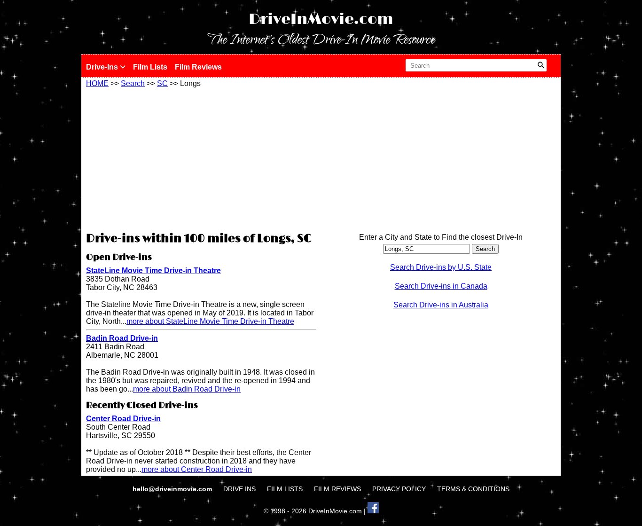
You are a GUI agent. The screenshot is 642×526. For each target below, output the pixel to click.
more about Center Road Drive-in (196, 469)
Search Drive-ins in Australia (440, 305)
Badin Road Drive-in (122, 338)
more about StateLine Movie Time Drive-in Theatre (210, 321)
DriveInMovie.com (321, 19)
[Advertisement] (201, 158)
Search (133, 83)
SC (162, 83)
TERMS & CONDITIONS (473, 489)
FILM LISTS (285, 489)
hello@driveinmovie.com (173, 489)
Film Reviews (198, 67)
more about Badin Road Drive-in (187, 389)
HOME (97, 83)
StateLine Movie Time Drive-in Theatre (153, 271)
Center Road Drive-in (123, 419)
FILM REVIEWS (337, 489)
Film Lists (150, 67)
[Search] (541, 65)
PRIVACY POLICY (399, 489)
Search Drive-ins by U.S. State (441, 267)
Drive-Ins (103, 67)
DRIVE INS (239, 489)
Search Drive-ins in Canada (441, 286)
